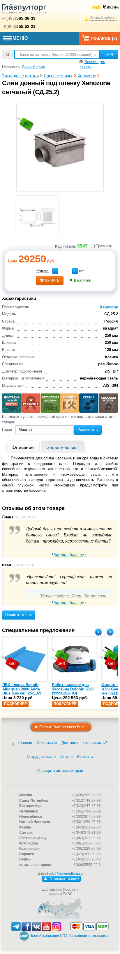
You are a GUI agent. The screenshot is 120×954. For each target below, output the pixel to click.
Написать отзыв (18, 615)
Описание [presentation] (23, 447)
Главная (25, 742)
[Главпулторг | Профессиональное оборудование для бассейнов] (24, 10)
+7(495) (19, 18)
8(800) (20, 26)
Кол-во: (43, 271)
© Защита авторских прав (60, 770)
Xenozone (109, 307)
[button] (75, 271)
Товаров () (104, 38)
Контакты (85, 756)
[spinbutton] (65, 271)
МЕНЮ (20, 38)
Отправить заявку (64, 879)
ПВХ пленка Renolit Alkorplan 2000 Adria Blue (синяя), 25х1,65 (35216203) (21, 691)
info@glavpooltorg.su (66, 873)
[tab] (23, 447)
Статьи (66, 756)
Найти (109, 54)
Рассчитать (87, 429)
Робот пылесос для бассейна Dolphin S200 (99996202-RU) (73, 689)
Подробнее (15, 704)
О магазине (47, 742)
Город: (7, 429)
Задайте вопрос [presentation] (63, 447)
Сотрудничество (41, 756)
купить (52, 280)
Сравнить (104, 246)
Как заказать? (94, 742)
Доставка (69, 742)
